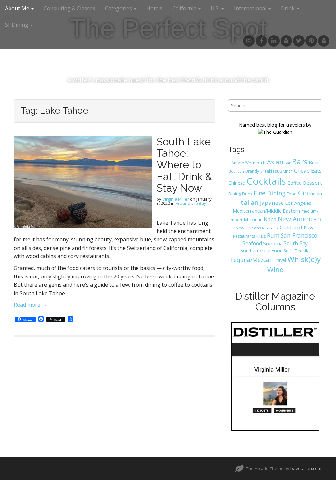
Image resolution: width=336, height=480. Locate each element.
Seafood (252, 243)
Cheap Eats (308, 170)
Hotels (154, 8)
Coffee (294, 183)
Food (292, 194)
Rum (273, 235)
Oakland (291, 227)
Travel (279, 260)
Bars (299, 161)
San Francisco (299, 235)
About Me (18, 8)
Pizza (309, 227)
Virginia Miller (175, 199)
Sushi (289, 250)
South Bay (296, 243)
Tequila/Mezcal (250, 260)
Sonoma (273, 243)
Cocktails (266, 181)
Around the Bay (191, 203)
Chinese (236, 183)
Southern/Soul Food (262, 250)
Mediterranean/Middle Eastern (266, 210)
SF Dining (17, 24)
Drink (247, 194)
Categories (119, 8)
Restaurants (244, 236)
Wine (275, 269)
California (185, 8)
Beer (314, 162)
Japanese (272, 202)
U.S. (216, 8)
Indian (315, 194)
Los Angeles (298, 203)
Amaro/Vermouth (248, 163)
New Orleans (248, 228)
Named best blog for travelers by (275, 125)
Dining (234, 194)
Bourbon (236, 171)
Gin (303, 192)
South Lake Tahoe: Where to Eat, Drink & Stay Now (184, 164)
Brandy (252, 171)
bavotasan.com (305, 468)
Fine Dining (269, 193)
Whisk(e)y (304, 259)
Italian (249, 202)
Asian (275, 162)
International (251, 8)
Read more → (30, 304)
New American (299, 218)
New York (270, 228)
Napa (270, 219)
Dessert (312, 183)
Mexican (253, 219)
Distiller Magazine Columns (275, 301)
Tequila (302, 250)
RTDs (261, 236)
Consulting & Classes (69, 8)
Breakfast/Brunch (276, 171)
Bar (287, 162)
